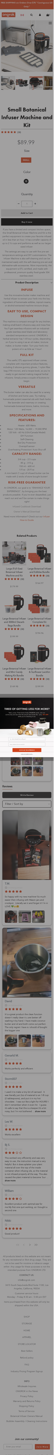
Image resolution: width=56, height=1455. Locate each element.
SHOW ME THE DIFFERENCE (27, 750)
